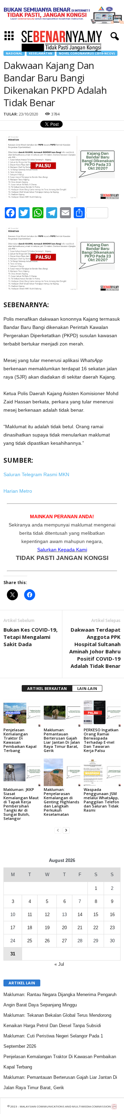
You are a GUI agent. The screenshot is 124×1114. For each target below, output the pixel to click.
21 (80, 927)
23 (112, 927)
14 (80, 914)
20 (64, 927)
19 (47, 927)
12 (47, 914)
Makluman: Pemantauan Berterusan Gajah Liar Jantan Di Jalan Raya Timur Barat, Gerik (62, 740)
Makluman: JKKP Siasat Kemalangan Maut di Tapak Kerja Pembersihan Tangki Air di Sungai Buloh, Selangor (21, 804)
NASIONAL (14, 53)
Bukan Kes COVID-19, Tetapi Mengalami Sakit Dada (30, 637)
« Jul (59, 964)
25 (29, 940)
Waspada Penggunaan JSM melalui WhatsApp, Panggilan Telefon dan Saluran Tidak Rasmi (101, 800)
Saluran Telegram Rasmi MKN (36, 474)
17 (12, 927)
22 (95, 927)
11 (30, 914)
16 (112, 914)
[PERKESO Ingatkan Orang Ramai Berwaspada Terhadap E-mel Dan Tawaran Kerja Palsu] (102, 712)
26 (47, 940)
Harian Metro (17, 491)
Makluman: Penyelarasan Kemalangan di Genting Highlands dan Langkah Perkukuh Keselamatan (61, 802)
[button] (113, 36)
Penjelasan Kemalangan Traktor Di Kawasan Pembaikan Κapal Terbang (20, 740)
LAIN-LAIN (87, 688)
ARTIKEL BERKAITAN (47, 688)
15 (95, 914)
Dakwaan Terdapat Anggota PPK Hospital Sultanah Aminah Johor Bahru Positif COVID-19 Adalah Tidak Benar (95, 647)
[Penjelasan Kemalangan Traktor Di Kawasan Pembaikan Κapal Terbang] (21, 712)
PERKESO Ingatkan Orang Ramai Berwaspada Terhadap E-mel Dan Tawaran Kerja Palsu (101, 740)
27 (64, 940)
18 (29, 927)
